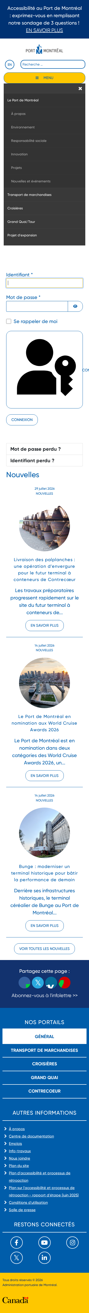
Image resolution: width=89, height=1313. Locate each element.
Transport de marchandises (44, 1050)
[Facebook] (16, 1242)
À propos (17, 1129)
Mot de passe (23, 297)
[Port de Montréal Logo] (44, 49)
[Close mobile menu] (80, 88)
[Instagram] (72, 1242)
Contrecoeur (44, 1091)
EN (10, 65)
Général (44, 1036)
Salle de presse (22, 1210)
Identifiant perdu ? (32, 460)
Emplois (15, 1143)
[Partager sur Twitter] (38, 982)
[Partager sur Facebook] (24, 982)
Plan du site (19, 1166)
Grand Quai (44, 1077)
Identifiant (19, 275)
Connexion (22, 420)
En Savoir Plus (44, 30)
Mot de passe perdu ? (35, 449)
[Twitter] (16, 1258)
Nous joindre (19, 1158)
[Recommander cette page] (64, 982)
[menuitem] (44, 100)
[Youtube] (44, 1242)
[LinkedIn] (44, 1258)
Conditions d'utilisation (28, 1202)
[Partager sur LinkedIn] (51, 982)
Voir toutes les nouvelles (44, 949)
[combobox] (53, 64)
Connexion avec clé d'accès (82, 370)
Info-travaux (20, 1151)
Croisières (44, 1064)
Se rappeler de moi (35, 321)
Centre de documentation (31, 1136)
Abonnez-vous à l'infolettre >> (45, 995)
